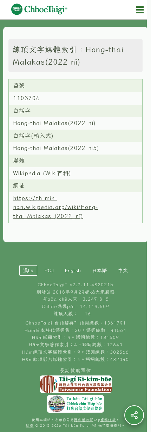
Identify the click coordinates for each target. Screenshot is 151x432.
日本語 (99, 270)
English (73, 270)
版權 (30, 425)
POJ (49, 270)
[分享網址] (134, 415)
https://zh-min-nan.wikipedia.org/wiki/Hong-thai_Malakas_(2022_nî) (55, 207)
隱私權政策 (83, 420)
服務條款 (108, 420)
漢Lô (28, 270)
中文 (123, 270)
